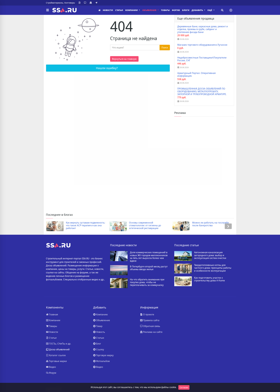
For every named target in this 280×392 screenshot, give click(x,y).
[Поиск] (222, 10)
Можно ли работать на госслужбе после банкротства (210, 224)
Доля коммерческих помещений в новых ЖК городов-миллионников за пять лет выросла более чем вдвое (149, 256)
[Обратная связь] (85, 3)
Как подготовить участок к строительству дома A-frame (209, 279)
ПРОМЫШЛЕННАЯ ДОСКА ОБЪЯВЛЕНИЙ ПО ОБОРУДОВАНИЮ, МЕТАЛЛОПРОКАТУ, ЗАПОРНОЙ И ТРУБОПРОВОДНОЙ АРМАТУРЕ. (201, 91)
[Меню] (47, 10)
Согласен (184, 387)
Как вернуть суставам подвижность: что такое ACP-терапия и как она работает (85, 225)
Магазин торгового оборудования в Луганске (202, 44)
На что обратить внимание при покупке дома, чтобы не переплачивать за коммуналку (147, 282)
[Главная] (99, 10)
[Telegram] (96, 3)
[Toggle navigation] (231, 10)
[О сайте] (80, 3)
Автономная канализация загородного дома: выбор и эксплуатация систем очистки (210, 255)
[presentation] (51, 226)
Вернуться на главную (124, 58)
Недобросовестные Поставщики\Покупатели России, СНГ (201, 59)
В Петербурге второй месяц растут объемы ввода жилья (149, 268)
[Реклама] (91, 3)
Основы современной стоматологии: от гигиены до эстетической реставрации (145, 225)
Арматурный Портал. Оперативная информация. (196, 74)
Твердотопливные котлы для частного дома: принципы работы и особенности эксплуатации (212, 268)
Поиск (164, 47)
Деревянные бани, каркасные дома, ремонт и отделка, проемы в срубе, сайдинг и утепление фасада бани (202, 29)
